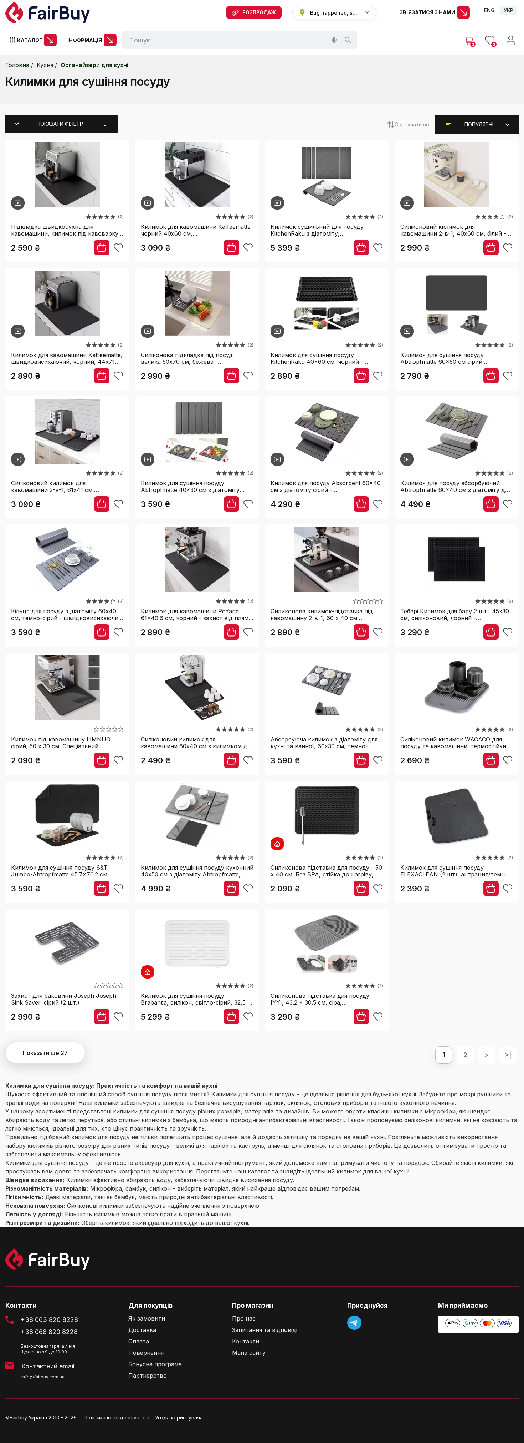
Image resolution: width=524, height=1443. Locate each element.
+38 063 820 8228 (49, 1319)
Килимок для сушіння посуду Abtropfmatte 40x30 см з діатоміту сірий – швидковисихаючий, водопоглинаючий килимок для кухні (194, 486)
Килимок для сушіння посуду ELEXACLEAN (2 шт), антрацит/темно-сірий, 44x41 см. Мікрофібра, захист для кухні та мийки (455, 871)
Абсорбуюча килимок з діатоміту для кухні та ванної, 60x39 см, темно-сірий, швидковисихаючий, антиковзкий (324, 742)
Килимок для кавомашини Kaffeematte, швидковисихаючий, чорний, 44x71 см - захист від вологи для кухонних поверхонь (67, 358)
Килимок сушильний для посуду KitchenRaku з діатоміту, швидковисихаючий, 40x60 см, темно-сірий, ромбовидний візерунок (325, 230)
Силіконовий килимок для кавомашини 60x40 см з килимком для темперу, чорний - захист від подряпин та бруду (197, 742)
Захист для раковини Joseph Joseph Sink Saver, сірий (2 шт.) (63, 999)
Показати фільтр (60, 124)
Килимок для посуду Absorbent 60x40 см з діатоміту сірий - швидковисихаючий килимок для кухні (327, 486)
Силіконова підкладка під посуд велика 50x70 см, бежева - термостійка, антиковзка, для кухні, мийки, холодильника (192, 358)
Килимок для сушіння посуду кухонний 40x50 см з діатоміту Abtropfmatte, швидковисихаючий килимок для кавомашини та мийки (197, 871)
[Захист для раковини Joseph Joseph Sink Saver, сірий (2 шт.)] (67, 945)
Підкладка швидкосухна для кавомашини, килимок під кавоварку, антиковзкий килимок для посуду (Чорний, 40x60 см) (65, 230)
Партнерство (147, 1376)
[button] (479, 124)
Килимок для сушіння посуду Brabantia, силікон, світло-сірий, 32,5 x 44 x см (196, 999)
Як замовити (146, 1319)
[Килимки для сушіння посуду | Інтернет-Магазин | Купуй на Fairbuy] (47, 12)
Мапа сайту (249, 1353)
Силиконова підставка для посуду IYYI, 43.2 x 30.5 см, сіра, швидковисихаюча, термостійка (320, 999)
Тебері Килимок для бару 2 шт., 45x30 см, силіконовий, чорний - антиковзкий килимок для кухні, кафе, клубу (455, 614)
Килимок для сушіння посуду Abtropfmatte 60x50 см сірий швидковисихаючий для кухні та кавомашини (447, 358)
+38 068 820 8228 (49, 1332)
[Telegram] (354, 1323)
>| (508, 1055)
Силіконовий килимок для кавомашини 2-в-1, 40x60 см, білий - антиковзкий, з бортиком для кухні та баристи (455, 230)
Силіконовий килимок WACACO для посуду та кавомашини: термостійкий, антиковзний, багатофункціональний (456, 742)
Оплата (138, 1341)
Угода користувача (179, 1417)
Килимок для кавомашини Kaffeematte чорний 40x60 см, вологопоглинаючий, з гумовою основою (196, 230)
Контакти (245, 1341)
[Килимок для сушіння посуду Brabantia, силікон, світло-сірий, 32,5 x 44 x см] (197, 945)
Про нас (244, 1319)
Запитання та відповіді (264, 1330)
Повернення (146, 1353)
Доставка (142, 1330)
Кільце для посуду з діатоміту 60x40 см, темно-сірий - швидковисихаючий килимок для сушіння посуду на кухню (66, 614)
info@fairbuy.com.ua (43, 1376)
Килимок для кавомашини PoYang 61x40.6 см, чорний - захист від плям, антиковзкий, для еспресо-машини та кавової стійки (196, 614)
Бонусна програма (155, 1364)
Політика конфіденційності (116, 1417)
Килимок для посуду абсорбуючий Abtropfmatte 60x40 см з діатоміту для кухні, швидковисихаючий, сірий (455, 486)
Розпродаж (259, 12)
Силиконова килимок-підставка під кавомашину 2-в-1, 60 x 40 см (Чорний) (322, 614)
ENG (489, 10)
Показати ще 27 (45, 1052)
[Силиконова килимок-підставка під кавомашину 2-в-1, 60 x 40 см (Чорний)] (327, 560)
